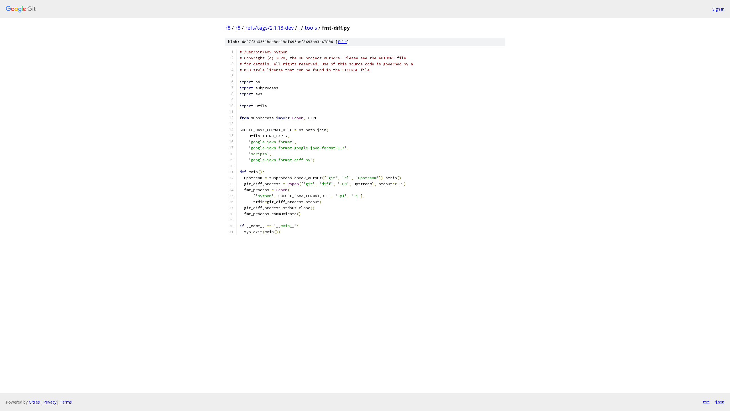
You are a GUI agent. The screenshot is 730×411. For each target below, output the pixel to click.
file (342, 41)
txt (706, 401)
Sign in (718, 9)
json (719, 401)
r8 (227, 27)
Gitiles (34, 402)
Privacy (49, 402)
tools (311, 27)
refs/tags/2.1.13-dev (269, 27)
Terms (66, 402)
